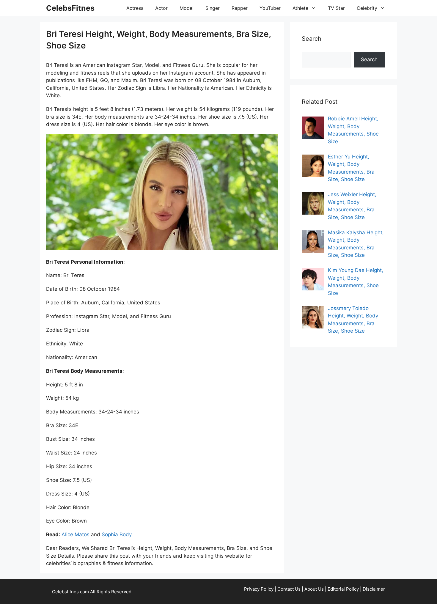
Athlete (300, 8)
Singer (212, 8)
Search (369, 59)
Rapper (240, 8)
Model (187, 8)
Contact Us (289, 589)
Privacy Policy (258, 589)
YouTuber (270, 8)
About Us (314, 589)
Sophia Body (116, 534)
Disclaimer (374, 589)
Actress (134, 8)
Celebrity (367, 8)
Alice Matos (75, 534)
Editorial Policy (343, 589)
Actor (161, 8)
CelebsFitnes (70, 8)
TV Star (336, 8)
